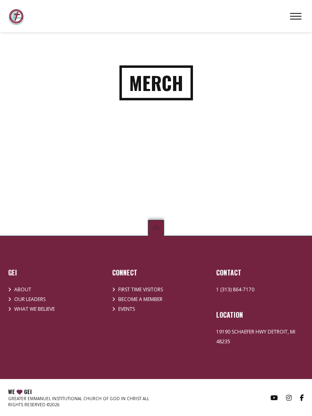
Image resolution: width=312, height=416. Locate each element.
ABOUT (22, 289)
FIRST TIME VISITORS (140, 289)
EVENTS (126, 309)
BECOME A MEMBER (140, 299)
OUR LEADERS (30, 299)
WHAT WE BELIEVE (34, 309)
